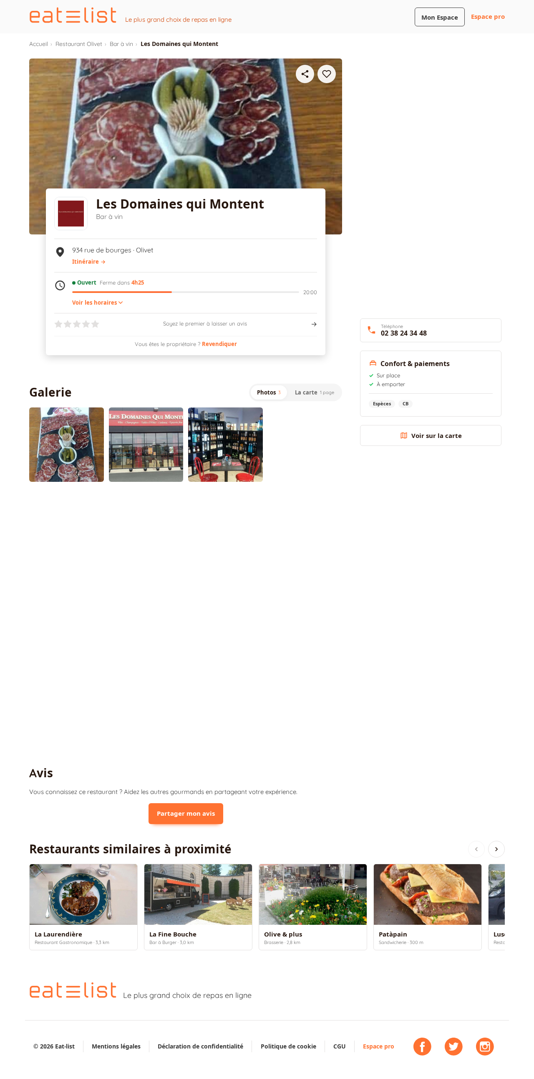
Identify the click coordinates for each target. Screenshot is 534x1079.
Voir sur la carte (436, 436)
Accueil (38, 44)
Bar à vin (121, 44)
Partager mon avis (186, 813)
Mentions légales (116, 1046)
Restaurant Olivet (78, 44)
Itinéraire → (89, 261)
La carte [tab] (314, 392)
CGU (339, 1046)
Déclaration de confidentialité (200, 1046)
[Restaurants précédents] (476, 849)
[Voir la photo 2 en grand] (146, 444)
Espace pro (488, 16)
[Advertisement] (185, 557)
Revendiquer (219, 344)
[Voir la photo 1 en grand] (66, 444)
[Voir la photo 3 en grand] (225, 444)
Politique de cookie (288, 1046)
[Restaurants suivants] (496, 849)
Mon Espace (439, 17)
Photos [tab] (269, 392)
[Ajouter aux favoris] (326, 74)
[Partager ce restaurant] (305, 74)
